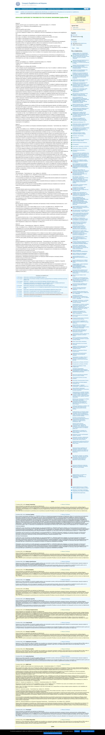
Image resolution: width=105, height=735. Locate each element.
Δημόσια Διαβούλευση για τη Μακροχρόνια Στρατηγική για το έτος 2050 (80, 257)
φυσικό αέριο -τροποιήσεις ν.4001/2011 (81, 146)
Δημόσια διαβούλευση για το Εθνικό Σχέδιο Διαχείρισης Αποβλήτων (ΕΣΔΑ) (80, 487)
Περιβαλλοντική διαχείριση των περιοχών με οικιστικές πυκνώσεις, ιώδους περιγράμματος (80, 312)
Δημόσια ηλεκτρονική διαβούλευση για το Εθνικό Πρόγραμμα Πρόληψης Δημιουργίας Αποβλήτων (80, 109)
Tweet (73, 48)
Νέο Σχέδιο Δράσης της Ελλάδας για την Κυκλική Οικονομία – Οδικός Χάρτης (81, 211)
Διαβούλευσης (84, 43)
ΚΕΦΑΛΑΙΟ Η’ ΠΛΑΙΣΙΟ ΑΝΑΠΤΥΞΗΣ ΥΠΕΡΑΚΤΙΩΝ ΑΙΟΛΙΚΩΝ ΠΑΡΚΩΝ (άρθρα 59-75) (42, 291)
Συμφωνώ (77, 731)
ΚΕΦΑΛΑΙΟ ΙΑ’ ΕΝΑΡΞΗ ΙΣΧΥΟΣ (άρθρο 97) (33, 296)
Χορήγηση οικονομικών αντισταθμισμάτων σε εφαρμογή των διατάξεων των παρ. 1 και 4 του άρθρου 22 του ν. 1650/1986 (81, 297)
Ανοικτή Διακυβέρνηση (41, 8)
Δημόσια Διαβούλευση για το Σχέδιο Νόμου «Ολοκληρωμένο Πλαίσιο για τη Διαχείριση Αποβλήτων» (81, 207)
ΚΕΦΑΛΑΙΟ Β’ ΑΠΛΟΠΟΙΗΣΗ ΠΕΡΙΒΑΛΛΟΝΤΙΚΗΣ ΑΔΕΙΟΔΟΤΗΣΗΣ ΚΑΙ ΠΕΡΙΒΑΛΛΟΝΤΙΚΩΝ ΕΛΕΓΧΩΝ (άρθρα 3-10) (45, 279)
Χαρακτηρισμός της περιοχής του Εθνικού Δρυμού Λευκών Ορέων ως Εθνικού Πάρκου (80, 431)
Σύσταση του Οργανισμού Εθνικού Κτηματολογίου (80, 351)
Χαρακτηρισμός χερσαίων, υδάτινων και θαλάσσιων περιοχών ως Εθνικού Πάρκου (81, 334)
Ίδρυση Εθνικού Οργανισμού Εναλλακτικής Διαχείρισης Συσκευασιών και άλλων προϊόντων (81, 389)
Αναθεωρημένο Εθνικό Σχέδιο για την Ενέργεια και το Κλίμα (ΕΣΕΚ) (80, 80)
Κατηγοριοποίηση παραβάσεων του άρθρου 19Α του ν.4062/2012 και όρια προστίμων (80, 321)
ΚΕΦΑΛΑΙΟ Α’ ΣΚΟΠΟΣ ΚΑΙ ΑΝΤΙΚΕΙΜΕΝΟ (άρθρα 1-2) (35, 277)
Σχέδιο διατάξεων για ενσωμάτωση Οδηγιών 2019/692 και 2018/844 (80, 254)
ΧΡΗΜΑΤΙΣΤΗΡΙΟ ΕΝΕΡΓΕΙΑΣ (79, 492)
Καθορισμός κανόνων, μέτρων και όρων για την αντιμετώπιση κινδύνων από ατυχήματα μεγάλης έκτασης (81, 124)
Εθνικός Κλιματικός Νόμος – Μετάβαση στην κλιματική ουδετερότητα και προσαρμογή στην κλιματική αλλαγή (81, 105)
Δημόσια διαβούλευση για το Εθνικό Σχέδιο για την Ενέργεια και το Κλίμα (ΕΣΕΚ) (80, 261)
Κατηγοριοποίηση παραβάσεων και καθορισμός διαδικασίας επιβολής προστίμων (80, 284)
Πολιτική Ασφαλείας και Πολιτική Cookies (52, 733)
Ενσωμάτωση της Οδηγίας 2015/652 (80, 363)
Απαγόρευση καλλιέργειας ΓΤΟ (79, 122)
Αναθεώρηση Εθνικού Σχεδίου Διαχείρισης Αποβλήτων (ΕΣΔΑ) (79, 133)
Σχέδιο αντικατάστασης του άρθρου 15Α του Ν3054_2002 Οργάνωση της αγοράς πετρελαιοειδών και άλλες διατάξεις (81, 407)
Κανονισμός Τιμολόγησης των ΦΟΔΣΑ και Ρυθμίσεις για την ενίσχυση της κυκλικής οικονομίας (80, 301)
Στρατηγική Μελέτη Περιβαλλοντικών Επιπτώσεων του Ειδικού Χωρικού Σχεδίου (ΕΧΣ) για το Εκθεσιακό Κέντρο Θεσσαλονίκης (81, 271)
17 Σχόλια (75, 41)
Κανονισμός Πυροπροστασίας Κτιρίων (80, 380)
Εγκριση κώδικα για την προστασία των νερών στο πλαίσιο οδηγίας (81, 140)
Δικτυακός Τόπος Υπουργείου (54, 8)
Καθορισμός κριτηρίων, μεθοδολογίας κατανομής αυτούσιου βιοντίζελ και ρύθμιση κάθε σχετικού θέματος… (80, 438)
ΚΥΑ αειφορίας (76, 144)
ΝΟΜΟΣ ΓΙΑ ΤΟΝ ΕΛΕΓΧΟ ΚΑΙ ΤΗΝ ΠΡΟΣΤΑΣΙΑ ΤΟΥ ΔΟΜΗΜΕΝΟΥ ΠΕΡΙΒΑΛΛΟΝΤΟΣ (80, 347)
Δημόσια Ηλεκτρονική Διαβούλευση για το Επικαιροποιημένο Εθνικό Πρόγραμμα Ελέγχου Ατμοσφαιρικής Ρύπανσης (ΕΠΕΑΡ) (81, 67)
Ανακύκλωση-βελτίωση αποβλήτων (80, 142)
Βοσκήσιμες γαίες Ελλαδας (78, 135)
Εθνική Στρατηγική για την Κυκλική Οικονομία (80, 344)
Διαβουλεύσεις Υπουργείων (68, 8)
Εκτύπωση (75, 34)
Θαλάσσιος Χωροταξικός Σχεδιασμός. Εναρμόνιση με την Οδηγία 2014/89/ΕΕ (81, 490)
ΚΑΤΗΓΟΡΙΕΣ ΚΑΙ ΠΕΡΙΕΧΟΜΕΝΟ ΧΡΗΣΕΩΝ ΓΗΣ (80, 383)
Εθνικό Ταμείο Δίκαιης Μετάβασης (80, 341)
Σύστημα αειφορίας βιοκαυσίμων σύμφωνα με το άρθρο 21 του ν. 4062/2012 (79, 288)
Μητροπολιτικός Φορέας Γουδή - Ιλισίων (79, 275)
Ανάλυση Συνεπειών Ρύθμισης (79, 29)
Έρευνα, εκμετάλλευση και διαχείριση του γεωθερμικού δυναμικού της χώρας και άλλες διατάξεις (81, 338)
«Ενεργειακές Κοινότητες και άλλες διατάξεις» (80, 378)
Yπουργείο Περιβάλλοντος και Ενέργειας (34, 3)
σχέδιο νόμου (75, 27)
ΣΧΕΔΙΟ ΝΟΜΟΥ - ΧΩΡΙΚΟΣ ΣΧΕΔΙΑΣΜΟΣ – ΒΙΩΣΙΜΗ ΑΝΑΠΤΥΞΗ (80, 386)
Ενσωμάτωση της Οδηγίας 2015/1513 (80, 362)
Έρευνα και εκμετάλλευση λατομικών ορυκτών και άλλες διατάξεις (80, 375)
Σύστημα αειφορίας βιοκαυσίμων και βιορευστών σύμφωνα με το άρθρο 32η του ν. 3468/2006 (81, 292)
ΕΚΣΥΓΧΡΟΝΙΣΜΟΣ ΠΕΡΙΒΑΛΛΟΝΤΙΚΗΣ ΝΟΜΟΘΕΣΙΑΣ (80, 251)
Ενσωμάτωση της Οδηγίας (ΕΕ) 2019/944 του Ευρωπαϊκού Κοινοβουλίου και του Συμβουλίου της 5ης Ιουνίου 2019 (80, 189)
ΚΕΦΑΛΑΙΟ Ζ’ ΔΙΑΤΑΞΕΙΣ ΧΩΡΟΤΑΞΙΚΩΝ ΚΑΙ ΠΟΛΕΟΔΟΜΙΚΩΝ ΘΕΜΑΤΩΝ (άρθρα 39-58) (42, 289)
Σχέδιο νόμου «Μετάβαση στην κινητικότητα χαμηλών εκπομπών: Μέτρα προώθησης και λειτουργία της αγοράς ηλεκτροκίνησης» (80, 247)
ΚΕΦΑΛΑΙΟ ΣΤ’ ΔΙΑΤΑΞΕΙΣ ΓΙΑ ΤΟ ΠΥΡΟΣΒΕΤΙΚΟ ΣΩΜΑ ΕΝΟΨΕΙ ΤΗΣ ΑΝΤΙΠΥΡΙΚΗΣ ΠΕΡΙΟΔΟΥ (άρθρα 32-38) (45, 288)
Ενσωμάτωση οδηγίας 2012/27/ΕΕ (80, 148)
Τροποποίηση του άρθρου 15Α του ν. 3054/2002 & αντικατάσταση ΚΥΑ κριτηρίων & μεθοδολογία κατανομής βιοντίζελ (80, 359)
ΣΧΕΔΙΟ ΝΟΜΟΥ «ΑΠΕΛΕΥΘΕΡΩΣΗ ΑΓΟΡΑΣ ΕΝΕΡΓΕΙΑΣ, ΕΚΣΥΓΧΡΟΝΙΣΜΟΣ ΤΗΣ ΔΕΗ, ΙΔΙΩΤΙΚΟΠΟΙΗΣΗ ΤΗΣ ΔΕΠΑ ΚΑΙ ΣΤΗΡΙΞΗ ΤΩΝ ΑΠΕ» (80, 266)
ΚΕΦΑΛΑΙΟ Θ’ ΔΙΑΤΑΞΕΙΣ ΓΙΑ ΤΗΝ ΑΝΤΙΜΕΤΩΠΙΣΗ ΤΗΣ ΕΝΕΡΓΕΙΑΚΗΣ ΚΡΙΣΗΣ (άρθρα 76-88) (43, 292)
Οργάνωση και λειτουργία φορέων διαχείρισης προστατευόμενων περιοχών (80, 354)
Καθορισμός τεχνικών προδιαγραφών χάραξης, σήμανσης (80, 435)
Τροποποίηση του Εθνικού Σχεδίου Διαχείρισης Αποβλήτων (80, 185)
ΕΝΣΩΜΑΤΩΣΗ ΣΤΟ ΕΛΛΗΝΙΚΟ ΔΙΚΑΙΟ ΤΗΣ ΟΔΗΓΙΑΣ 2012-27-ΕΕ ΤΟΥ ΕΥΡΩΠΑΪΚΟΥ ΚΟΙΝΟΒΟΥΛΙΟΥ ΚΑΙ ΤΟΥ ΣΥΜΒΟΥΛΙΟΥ (81, 129)
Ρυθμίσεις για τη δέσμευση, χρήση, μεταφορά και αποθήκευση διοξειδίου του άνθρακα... (80, 160)
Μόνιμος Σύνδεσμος (66, 504)
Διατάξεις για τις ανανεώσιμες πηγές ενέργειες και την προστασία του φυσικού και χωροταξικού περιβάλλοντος (80, 90)
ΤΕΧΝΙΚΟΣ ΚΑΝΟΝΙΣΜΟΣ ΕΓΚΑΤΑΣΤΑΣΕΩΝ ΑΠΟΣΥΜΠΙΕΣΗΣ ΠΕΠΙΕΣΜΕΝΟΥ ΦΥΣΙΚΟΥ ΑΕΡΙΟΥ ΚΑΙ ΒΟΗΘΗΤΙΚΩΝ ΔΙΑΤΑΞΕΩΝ (81, 370)
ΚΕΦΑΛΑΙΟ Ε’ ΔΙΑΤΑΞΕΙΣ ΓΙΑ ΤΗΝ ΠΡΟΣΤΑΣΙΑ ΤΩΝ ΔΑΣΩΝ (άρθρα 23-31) (39, 285)
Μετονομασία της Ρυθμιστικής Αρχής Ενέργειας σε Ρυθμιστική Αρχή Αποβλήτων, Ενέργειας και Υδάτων (80, 94)
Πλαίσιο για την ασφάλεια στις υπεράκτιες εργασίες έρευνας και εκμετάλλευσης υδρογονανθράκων (80, 119)
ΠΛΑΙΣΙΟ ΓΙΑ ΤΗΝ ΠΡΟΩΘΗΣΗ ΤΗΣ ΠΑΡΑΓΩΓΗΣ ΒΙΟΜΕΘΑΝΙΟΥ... (80, 71)
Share (77, 48)
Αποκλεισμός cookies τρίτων (88, 731)
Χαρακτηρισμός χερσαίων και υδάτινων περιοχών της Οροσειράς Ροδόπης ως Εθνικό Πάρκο (81, 442)
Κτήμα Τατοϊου (76, 137)
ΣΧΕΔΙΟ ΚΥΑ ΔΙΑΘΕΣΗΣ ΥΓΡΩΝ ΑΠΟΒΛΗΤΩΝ (79, 366)
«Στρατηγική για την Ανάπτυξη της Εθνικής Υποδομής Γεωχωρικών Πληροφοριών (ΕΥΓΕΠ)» (80, 222)
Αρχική (18, 8)
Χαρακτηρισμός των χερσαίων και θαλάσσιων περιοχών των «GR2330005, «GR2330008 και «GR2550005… (79, 476)
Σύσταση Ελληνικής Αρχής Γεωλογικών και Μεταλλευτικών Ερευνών (81, 319)
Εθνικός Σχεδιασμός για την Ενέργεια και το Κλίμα (80, 316)
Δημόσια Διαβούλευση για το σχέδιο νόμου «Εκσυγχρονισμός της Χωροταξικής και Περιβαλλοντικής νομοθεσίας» (80, 238)
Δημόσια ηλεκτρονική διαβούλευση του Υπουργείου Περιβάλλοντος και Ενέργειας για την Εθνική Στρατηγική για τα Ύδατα (81, 62)
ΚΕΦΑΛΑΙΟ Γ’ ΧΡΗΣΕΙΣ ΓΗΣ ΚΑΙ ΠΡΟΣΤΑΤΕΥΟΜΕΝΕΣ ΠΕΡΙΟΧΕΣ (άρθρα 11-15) (40, 281)
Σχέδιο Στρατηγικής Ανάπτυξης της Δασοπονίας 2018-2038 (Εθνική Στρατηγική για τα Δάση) (80, 330)
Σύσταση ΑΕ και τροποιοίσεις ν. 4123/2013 (79, 151)
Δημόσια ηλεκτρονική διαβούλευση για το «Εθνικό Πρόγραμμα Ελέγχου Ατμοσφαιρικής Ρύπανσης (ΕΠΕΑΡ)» (80, 242)
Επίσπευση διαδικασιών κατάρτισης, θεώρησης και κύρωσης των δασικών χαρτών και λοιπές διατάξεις (80, 466)
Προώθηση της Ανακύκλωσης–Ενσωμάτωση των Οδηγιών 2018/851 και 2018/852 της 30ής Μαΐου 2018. (80, 219)
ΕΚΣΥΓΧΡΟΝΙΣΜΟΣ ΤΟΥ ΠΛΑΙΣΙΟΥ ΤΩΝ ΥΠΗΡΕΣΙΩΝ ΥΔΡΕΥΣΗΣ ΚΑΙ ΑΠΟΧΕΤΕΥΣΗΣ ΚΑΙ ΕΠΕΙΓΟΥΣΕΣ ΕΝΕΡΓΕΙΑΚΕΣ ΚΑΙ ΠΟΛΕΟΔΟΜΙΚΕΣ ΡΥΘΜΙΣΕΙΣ (80, 165)
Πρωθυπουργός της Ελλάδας (28, 8)
